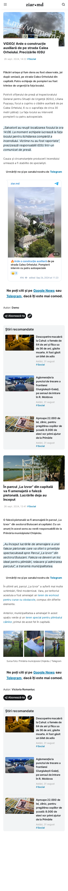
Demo (15, 307)
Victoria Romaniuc (23, 689)
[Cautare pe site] (63, 4)
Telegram (56, 171)
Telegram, (14, 296)
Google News (44, 291)
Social (31, 59)
